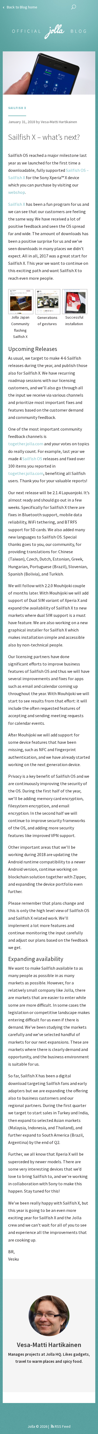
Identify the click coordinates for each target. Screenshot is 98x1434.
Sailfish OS (32, 458)
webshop (16, 192)
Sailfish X (17, 108)
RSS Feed (62, 1426)
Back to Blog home (21, 7)
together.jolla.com (25, 443)
